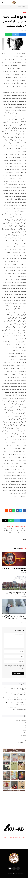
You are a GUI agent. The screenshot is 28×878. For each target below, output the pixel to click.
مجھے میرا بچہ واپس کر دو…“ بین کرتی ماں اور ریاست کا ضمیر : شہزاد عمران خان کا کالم (14, 618)
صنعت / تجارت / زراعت (21, 743)
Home (24, 7)
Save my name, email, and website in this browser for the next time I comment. (14, 667)
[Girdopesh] (14, 2)
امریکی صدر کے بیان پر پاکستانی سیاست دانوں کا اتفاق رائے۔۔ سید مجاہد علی (20, 530)
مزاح (25, 740)
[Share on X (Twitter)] (15, 34)
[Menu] (25, 3)
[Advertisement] (14, 806)
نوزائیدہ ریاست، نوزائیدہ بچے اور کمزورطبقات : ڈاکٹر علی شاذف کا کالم (16, 593)
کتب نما (24, 730)
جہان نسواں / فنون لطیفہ (21, 720)
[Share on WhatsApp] (8, 34)
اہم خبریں (24, 738)
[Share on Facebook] (22, 34)
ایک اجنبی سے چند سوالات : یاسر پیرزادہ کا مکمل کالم (14, 569)
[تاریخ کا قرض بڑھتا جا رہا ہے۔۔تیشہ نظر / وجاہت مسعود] (14, 44)
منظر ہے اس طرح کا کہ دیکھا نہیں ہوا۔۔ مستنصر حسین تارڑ (8, 530)
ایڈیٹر (25, 30)
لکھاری (24, 12)
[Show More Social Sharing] (3, 34)
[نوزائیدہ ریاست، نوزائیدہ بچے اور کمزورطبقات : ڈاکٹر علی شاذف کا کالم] (14, 583)
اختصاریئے (24, 723)
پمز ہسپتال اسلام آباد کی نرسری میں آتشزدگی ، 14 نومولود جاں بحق (14, 703)
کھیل (25, 733)
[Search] (2, 3)
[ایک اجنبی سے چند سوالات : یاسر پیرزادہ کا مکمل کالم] (14, 559)
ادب (25, 725)
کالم (25, 728)
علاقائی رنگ (23, 735)
